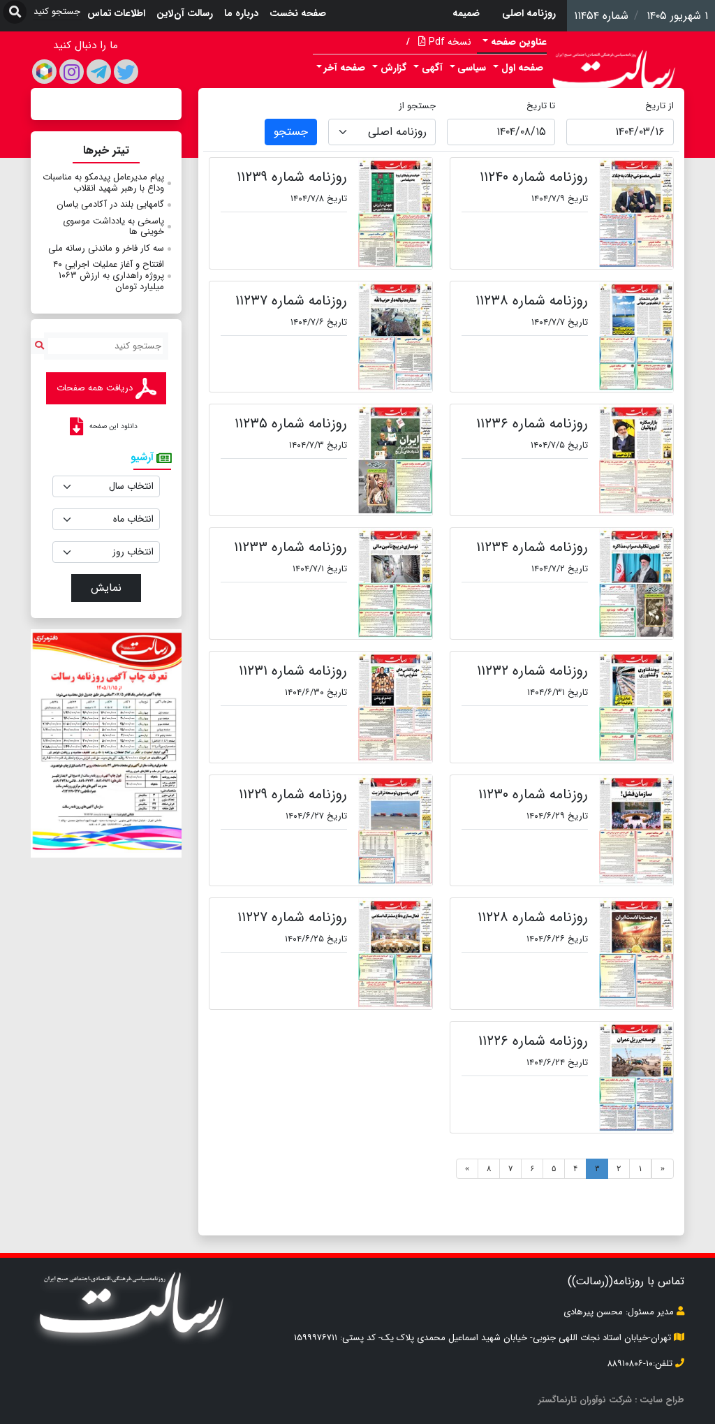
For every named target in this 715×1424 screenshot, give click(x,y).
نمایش (106, 587)
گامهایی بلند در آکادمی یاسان (110, 204)
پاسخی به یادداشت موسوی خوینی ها (113, 227)
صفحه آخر (344, 67)
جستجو (291, 131)
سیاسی (471, 67)
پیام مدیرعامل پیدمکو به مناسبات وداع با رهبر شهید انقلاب (103, 183)
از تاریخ (659, 105)
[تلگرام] (99, 71)
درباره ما (241, 13)
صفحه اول (522, 67)
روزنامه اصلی (529, 13)
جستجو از (417, 105)
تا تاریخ (540, 105)
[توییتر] (126, 71)
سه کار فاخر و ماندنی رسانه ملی (106, 248)
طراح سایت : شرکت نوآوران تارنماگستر (611, 1400)
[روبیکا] (44, 71)
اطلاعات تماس (116, 13)
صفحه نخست (298, 13)
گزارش (393, 67)
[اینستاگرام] (71, 71)
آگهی (432, 67)
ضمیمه (466, 13)
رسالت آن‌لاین (184, 13)
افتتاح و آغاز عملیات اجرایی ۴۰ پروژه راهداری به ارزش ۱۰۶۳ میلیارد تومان (108, 275)
